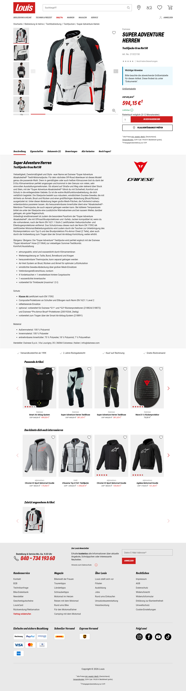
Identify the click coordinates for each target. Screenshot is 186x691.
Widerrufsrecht (143, 592)
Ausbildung (100, 587)
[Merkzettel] (159, 8)
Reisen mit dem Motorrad (66, 601)
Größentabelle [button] (129, 89)
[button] (128, 8)
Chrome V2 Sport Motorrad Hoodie (39, 483)
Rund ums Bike (61, 605)
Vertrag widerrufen (22, 614)
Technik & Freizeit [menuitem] (44, 17)
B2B (15, 583)
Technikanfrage (20, 587)
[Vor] (116, 71)
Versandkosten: (128, 140)
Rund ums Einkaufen (105, 596)
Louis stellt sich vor (104, 579)
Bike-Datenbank (20, 592)
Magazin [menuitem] (83, 17)
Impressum (141, 579)
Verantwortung (102, 605)
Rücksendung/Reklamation (26, 609)
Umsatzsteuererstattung (106, 601)
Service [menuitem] (94, 17)
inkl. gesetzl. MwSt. (138, 137)
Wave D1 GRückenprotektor (147, 415)
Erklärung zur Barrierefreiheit (149, 601)
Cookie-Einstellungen (146, 609)
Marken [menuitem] (70, 17)
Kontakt (17, 579)
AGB (138, 583)
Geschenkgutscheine (23, 601)
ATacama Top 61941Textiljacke (75, 483)
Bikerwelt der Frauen (64, 579)
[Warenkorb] (170, 8)
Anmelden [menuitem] (168, 17)
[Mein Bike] (149, 8)
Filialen (98, 583)
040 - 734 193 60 (37, 559)
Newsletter (18, 596)
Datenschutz (142, 587)
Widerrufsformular (144, 596)
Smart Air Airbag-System (39, 415)
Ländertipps (60, 587)
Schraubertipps (61, 592)
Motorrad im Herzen (63, 596)
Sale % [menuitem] (59, 17)
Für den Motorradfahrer (65, 609)
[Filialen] (139, 8)
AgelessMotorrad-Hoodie (147, 483)
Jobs (97, 592)
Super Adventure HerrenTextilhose (75, 415)
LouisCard (18, 605)
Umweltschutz (143, 605)
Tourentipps (60, 583)
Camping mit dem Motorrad (67, 614)
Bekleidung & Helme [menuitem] (22, 17)
